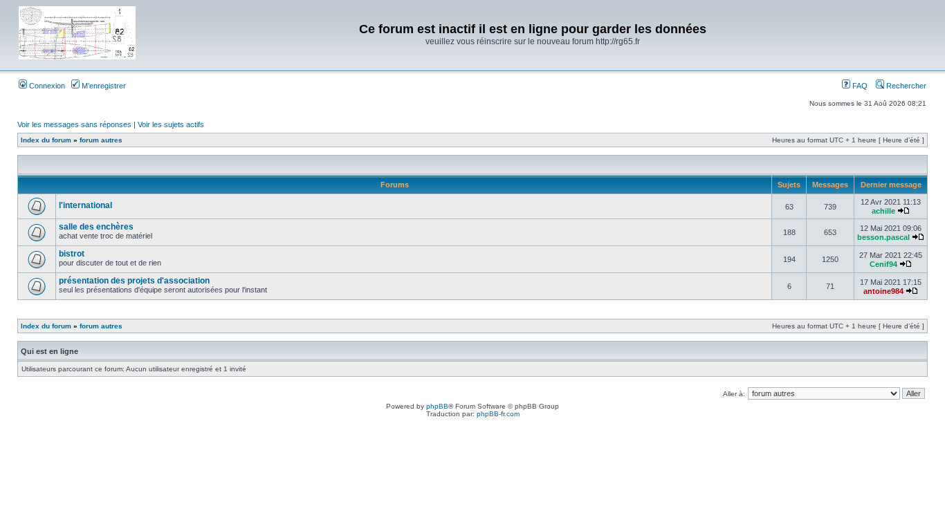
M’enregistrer (103, 86)
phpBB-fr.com (498, 414)
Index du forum (46, 140)
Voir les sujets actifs (171, 124)
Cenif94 (883, 264)
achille (883, 211)
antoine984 (883, 291)
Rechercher (905, 86)
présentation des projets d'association (134, 281)
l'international (85, 205)
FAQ (859, 86)
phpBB (437, 406)
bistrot (71, 254)
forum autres (101, 140)
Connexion (46, 86)
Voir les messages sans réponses (74, 124)
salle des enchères (96, 227)
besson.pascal (883, 237)
